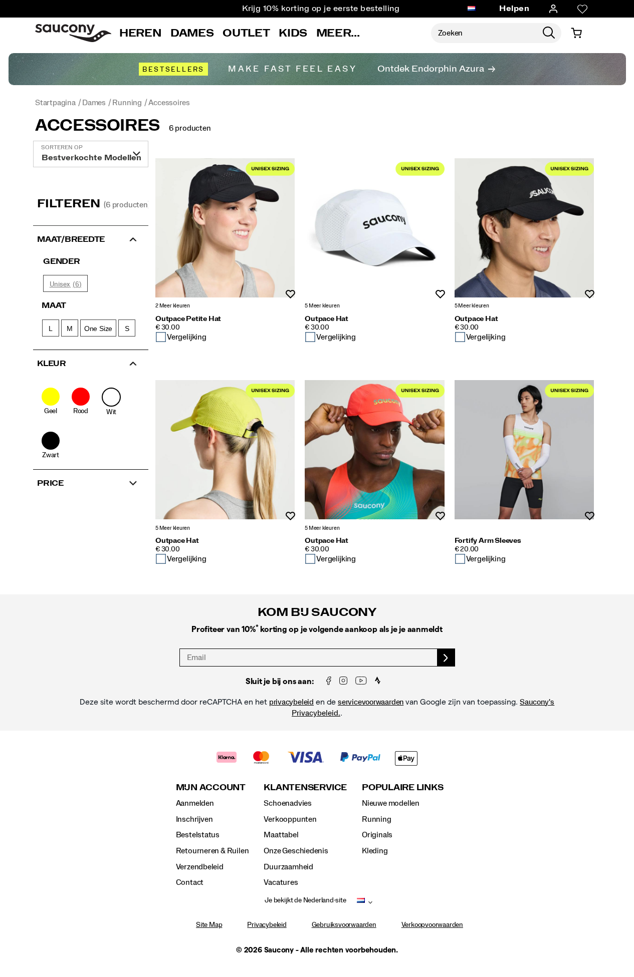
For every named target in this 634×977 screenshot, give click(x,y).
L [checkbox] (51, 328)
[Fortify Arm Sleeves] (524, 449)
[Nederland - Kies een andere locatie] (472, 9)
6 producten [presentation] (190, 128)
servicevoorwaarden (370, 702)
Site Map (209, 924)
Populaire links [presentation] (402, 787)
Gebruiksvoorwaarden (344, 924)
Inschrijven (194, 819)
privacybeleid (291, 702)
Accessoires (97, 126)
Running (376, 819)
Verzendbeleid (200, 867)
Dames (192, 33)
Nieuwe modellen (390, 803)
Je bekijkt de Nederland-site (305, 900)
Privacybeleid (266, 924)
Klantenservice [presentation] (305, 787)
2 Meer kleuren (172, 306)
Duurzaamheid (288, 867)
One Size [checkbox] (98, 328)
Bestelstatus (198, 835)
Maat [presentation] (54, 305)
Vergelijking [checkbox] (186, 337)
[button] (90, 238)
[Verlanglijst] (582, 9)
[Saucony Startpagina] (73, 33)
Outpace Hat (326, 318)
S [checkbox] (127, 328)
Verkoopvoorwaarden (432, 924)
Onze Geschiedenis (296, 851)
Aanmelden (195, 803)
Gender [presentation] (61, 261)
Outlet (246, 33)
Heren (140, 33)
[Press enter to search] (548, 33)
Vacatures (281, 882)
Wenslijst (290, 294)
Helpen (514, 9)
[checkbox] (51, 402)
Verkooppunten (290, 819)
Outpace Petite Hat (188, 318)
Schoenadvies (287, 803)
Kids (293, 33)
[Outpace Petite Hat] (225, 227)
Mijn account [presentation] (211, 787)
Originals (377, 835)
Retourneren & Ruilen (212, 851)
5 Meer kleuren (322, 306)
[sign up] (446, 657)
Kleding (375, 851)
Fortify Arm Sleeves (488, 540)
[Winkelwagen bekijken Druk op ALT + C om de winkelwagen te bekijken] (576, 33)
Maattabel (281, 835)
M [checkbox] (70, 328)
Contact (190, 882)
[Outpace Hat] (374, 227)
